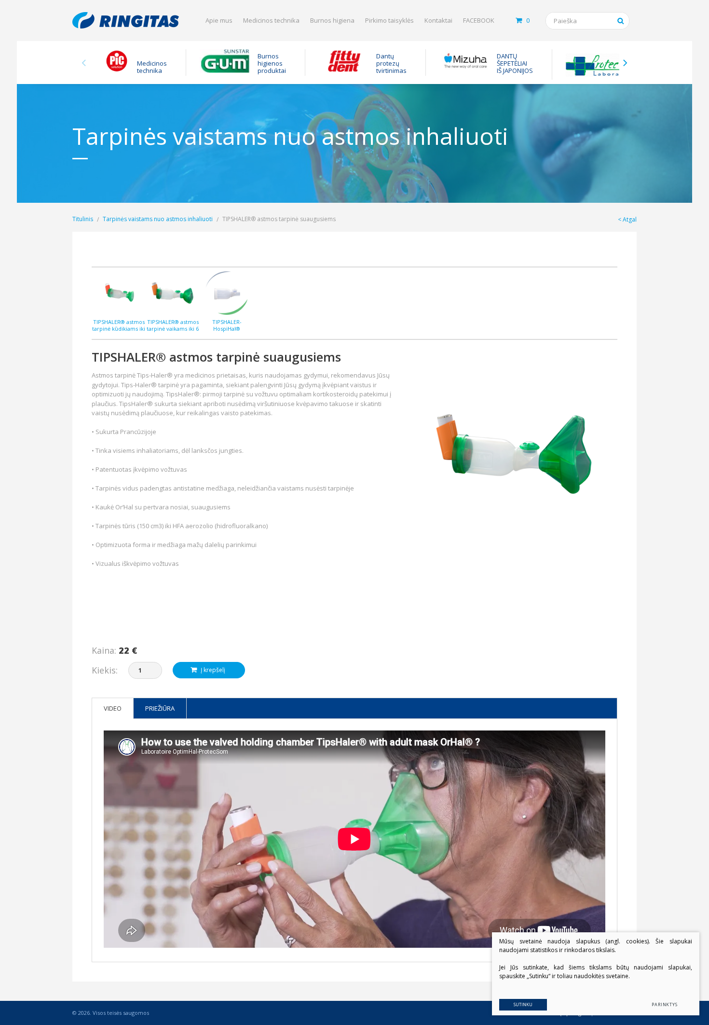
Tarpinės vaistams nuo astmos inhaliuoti (158, 219)
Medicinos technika (271, 20)
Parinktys (665, 1004)
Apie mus (218, 20)
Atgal (630, 219)
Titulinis (82, 219)
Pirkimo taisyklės (389, 20)
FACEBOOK (478, 20)
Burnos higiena (332, 20)
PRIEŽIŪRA (160, 708)
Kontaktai (438, 20)
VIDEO (113, 708)
